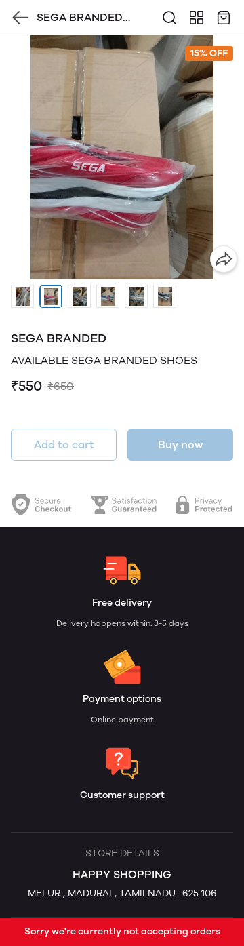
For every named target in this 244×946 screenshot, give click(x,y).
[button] (22, 296)
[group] (122, 157)
